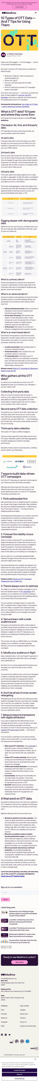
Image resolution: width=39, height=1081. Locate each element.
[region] (19, 1069)
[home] (9, 13)
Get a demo (19, 962)
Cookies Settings (19, 1078)
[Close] (35, 1059)
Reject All (19, 1074)
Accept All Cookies (19, 1070)
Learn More (19, 7)
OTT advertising (25, 591)
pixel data (32, 746)
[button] (36, 12)
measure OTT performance (10, 730)
